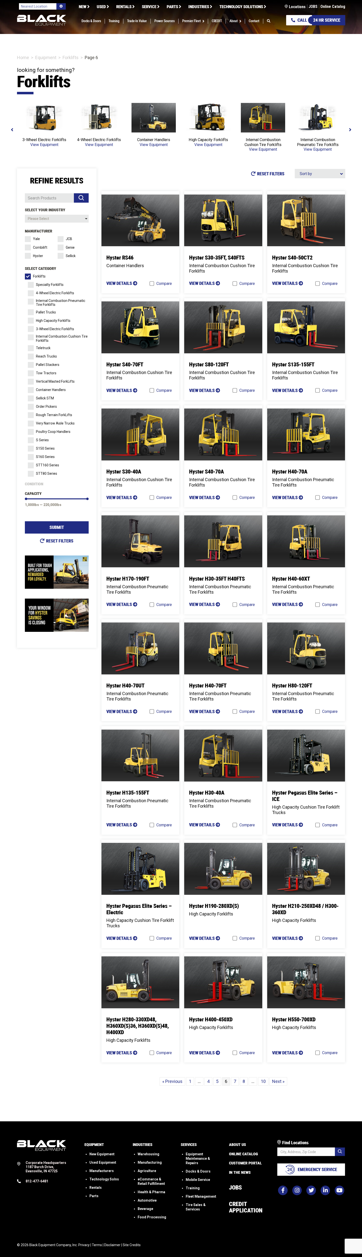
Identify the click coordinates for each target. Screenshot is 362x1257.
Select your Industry (45, 210)
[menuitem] (268, 21)
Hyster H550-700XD (293, 1019)
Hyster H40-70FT (208, 686)
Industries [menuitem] (198, 6)
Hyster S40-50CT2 (292, 258)
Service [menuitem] (149, 6)
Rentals (95, 1187)
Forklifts (71, 57)
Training (193, 1188)
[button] (204, 21)
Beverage (145, 1208)
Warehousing (148, 1154)
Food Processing (152, 1217)
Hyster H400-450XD (210, 1019)
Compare (164, 283)
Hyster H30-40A (206, 793)
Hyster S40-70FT (124, 364)
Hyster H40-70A (289, 472)
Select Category (40, 268)
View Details (119, 283)
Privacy (84, 1245)
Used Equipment (102, 1162)
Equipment (45, 57)
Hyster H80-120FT (292, 686)
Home (23, 57)
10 (263, 1081)
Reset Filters (59, 540)
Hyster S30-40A (123, 472)
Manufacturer (38, 231)
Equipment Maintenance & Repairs (198, 1158)
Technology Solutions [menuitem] (241, 6)
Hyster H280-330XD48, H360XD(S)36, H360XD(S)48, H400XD (137, 1025)
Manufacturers (101, 1171)
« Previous (172, 1081)
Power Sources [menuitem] (164, 21)
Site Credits (132, 1245)
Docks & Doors (198, 1171)
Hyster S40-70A (206, 472)
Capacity (33, 493)
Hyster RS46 (119, 258)
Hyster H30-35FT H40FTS (217, 579)
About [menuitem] (234, 21)
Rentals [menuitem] (124, 6)
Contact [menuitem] (254, 21)
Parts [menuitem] (172, 6)
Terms (97, 1245)
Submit (56, 527)
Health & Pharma (151, 1192)
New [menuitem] (82, 6)
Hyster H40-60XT (291, 579)
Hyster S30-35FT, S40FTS (217, 258)
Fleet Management (201, 1196)
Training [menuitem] (114, 21)
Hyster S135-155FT (293, 364)
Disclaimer (112, 1245)
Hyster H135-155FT (127, 793)
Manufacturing (150, 1162)
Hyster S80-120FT (209, 364)
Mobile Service (198, 1179)
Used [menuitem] (101, 6)
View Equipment (44, 144)
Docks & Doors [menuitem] (91, 21)
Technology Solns (104, 1179)
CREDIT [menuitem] (217, 21)
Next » (278, 1081)
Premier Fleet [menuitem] (191, 21)
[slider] (26, 499)
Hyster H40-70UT (125, 686)
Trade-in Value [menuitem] (137, 21)
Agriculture (147, 1171)
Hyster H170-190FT (127, 579)
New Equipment (102, 1154)
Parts (94, 1196)
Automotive (147, 1200)
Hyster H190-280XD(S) (214, 906)
